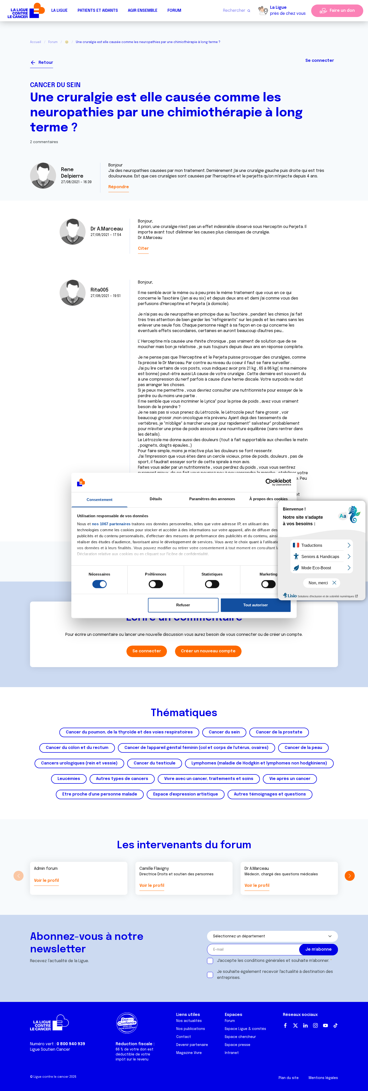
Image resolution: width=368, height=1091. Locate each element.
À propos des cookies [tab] (268, 499)
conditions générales (264, 961)
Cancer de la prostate (279, 732)
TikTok (335, 1025)
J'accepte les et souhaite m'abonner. (273, 961)
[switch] (156, 584)
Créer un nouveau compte (208, 651)
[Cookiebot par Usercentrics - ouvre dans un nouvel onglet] (269, 482)
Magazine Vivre (189, 1053)
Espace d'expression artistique (185, 794)
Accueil (35, 42)
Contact (183, 1037)
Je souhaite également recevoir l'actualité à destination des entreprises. (275, 975)
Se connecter (319, 61)
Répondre (118, 187)
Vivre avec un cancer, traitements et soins (208, 779)
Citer (143, 248)
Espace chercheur (240, 1037)
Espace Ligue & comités (245, 1029)
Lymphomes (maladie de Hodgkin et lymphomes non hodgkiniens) (259, 763)
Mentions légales (323, 1078)
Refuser (183, 605)
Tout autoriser (255, 605)
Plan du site (289, 1078)
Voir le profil (46, 881)
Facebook (285, 1025)
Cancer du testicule (154, 763)
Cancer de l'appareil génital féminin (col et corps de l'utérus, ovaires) (196, 748)
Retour (46, 63)
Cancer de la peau (303, 748)
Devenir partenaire (192, 1045)
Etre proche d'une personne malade (99, 794)
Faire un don (342, 11)
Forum (174, 11)
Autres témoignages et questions (270, 794)
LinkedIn (305, 1025)
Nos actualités (189, 1021)
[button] (349, 875)
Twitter (295, 1025)
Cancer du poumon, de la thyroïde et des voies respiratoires (129, 732)
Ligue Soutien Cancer (50, 1049)
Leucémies (69, 779)
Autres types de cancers (122, 779)
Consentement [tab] (99, 499)
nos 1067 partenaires (111, 524)
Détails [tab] (156, 499)
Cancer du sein (55, 85)
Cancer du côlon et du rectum (77, 748)
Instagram (315, 1025)
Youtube (325, 1025)
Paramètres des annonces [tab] (212, 499)
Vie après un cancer (289, 779)
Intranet (232, 1053)
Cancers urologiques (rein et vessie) (79, 763)
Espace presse (237, 1045)
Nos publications (190, 1029)
